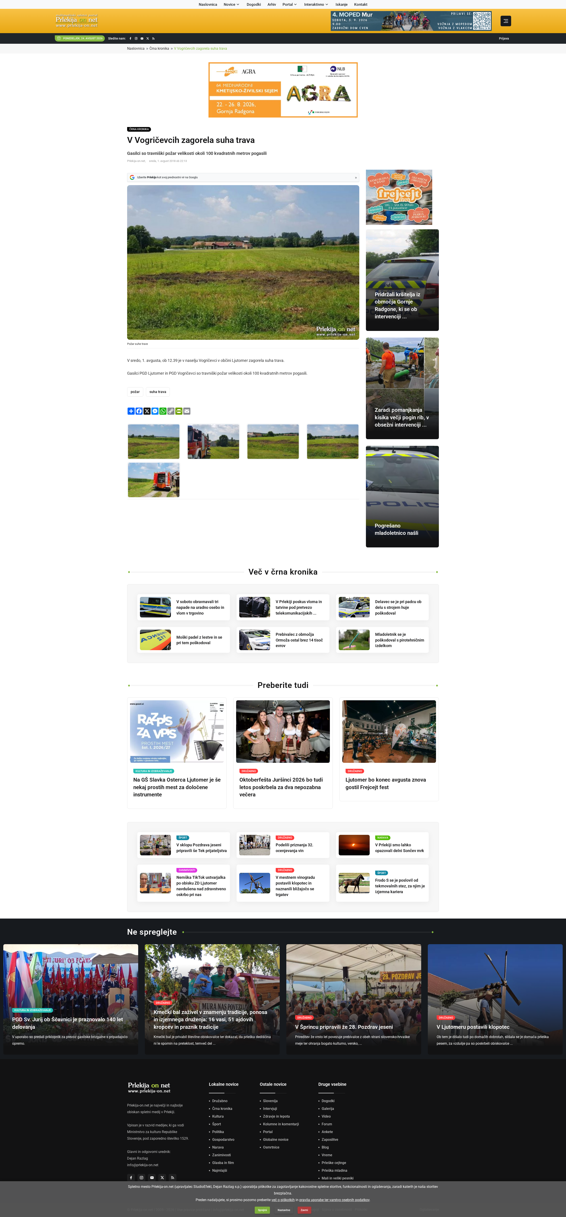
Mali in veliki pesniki (338, 1178)
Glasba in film (223, 1163)
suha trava (157, 392)
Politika (218, 1132)
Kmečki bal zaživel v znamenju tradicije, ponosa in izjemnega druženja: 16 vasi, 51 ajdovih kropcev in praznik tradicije (210, 1019)
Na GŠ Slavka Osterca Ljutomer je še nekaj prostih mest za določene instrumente (177, 787)
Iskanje (342, 4)
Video (326, 1116)
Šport (216, 1124)
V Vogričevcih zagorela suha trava (200, 48)
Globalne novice (276, 1139)
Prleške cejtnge (334, 1163)
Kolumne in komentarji (281, 1124)
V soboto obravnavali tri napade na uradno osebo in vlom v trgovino (200, 607)
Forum (327, 1124)
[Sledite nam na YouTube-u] (141, 38)
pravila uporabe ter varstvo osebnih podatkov (334, 1200)
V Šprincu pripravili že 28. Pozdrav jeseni (344, 1027)
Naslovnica (208, 4)
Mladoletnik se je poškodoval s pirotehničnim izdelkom (399, 640)
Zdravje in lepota (276, 1116)
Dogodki (254, 4)
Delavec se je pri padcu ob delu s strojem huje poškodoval (398, 607)
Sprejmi (262, 1210)
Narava (218, 1147)
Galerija (328, 1109)
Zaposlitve (330, 1139)
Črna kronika (159, 48)
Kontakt (360, 4)
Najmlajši (219, 1170)
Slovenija (270, 1101)
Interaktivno (314, 4)
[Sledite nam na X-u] (147, 38)
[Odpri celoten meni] (506, 21)
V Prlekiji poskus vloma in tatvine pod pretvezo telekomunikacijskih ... (299, 607)
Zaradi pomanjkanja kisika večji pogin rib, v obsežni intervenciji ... (402, 417)
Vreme (327, 1155)
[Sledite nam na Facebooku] (130, 38)
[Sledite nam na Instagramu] (136, 38)
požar (135, 392)
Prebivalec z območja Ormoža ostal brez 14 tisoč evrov (299, 640)
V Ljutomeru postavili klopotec (473, 1027)
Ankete (327, 1132)
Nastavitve (284, 1210)
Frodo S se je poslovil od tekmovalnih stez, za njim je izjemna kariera (400, 886)
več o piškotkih (283, 1200)
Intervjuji (270, 1109)
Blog (325, 1147)
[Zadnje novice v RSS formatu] (153, 38)
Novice (229, 4)
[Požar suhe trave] (153, 441)
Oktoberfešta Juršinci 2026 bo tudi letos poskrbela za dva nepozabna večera (281, 787)
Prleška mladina (334, 1170)
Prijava (504, 38)
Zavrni (304, 1210)
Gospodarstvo (223, 1139)
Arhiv (272, 4)
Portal (288, 4)
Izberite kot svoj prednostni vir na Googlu (167, 177)
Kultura (218, 1116)
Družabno (220, 1101)
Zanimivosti (221, 1155)
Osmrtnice (271, 1147)
